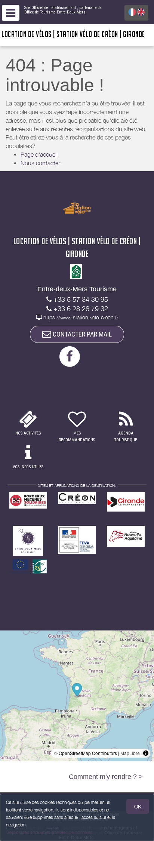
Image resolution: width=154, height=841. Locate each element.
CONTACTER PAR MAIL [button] (81, 334)
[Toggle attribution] (145, 753)
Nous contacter (40, 163)
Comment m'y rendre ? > (106, 776)
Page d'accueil (39, 154)
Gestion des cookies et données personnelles (49, 832)
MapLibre (130, 753)
